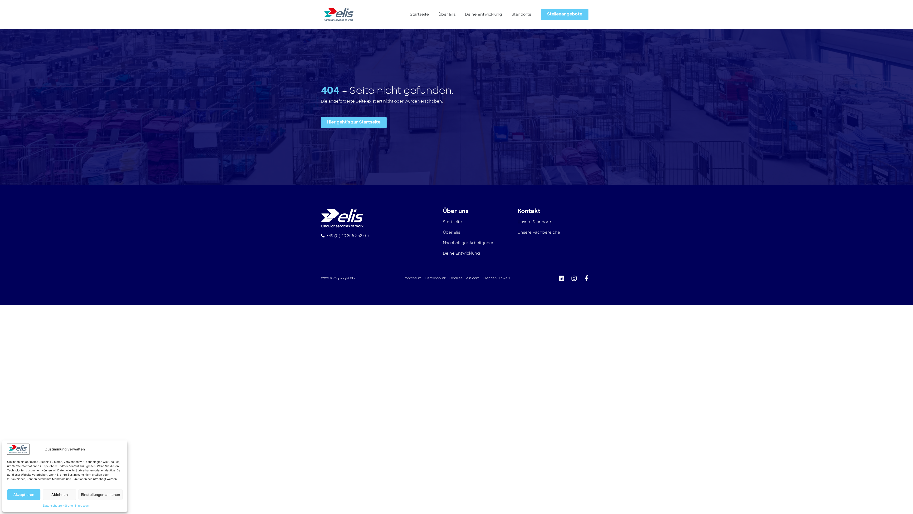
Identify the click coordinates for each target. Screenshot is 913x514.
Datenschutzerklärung (58, 505)
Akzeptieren (23, 494)
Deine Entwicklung (483, 14)
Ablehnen (59, 494)
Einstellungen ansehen (100, 494)
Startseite (419, 14)
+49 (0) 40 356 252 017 (348, 235)
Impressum (82, 505)
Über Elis (447, 14)
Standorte (521, 14)
